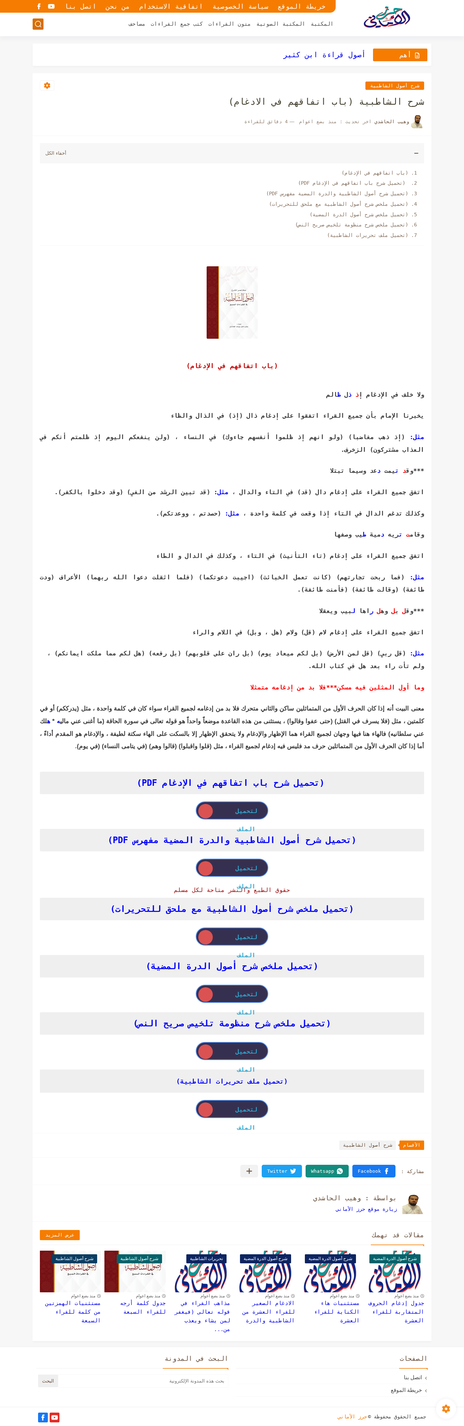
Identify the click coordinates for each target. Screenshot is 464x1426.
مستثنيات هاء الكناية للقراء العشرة (337, 1312)
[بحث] (38, 24)
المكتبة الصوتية (280, 24)
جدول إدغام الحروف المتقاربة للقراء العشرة (396, 1312)
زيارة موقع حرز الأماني (366, 1209)
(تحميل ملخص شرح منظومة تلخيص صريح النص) (351, 225)
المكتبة (322, 24)
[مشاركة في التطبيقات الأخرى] (249, 1171)
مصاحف (137, 24)
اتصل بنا (80, 6)
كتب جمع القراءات (177, 24)
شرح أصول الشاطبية (394, 85)
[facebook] (38, 6)
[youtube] (51, 6)
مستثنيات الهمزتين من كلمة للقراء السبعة (73, 1312)
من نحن (118, 6)
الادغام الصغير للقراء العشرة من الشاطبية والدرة (269, 1312)
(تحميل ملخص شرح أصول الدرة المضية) (359, 214)
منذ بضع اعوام (406, 1295)
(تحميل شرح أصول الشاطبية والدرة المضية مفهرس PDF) (337, 193)
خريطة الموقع (302, 6)
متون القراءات (229, 24)
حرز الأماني (352, 1416)
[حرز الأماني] (386, 17)
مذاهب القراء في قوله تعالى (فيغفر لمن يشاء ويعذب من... (202, 1316)
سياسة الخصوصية (240, 6)
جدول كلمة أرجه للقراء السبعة (143, 1307)
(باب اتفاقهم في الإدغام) (374, 173)
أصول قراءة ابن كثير (324, 54)
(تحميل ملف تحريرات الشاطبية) (367, 235)
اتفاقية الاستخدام (171, 6)
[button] (373, 1171)
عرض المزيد (59, 1235)
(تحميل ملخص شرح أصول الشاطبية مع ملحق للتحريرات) (338, 204)
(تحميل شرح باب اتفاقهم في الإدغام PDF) (353, 183)
